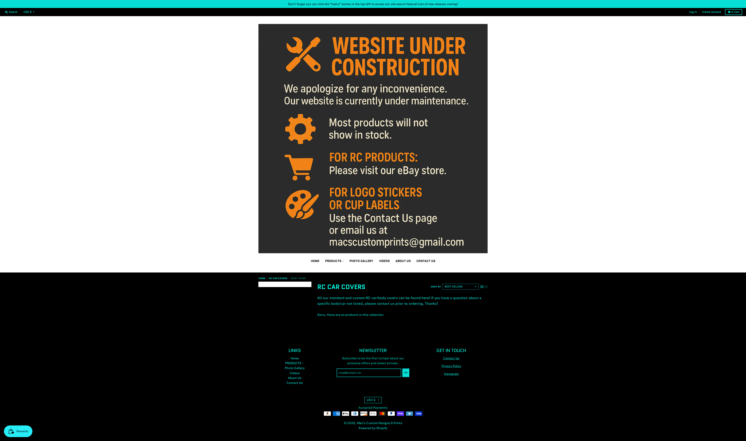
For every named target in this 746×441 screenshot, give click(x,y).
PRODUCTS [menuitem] (333, 261)
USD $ (28, 12)
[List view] (486, 286)
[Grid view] (482, 286)
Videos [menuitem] (384, 261)
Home (261, 278)
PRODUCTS (293, 363)
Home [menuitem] (315, 261)
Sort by (436, 286)
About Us (295, 378)
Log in (693, 12)
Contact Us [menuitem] (426, 261)
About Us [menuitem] (403, 261)
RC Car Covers (278, 278)
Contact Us (295, 383)
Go (405, 372)
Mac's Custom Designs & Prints (379, 423)
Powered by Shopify (373, 428)
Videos (295, 373)
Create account (711, 12)
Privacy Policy (451, 366)
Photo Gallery (295, 368)
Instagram (451, 374)
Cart (735, 12)
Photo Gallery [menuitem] (361, 261)
